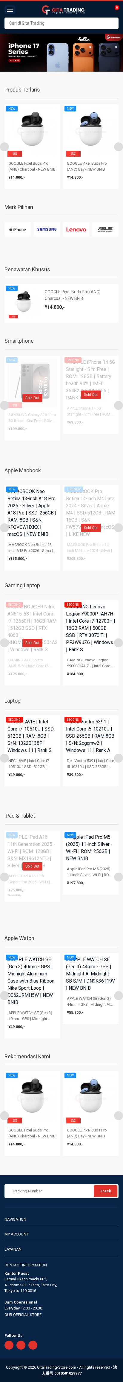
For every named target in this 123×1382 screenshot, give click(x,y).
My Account (16, 1234)
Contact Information (25, 1265)
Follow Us (13, 1335)
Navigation (15, 1219)
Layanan (12, 1249)
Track (105, 1191)
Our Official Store (22, 1314)
